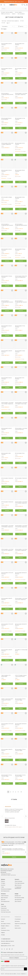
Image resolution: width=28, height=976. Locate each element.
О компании (18, 919)
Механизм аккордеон (6, 889)
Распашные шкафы (19, 897)
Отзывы (3, 934)
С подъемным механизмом (18, 887)
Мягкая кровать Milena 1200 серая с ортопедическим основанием (13, 827)
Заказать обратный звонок (7, 941)
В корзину (7, 53)
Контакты (17, 925)
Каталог (3, 919)
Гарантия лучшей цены (20, 923)
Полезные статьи (5, 930)
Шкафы (16, 893)
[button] (6, 246)
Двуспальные (18, 885)
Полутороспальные (19, 883)
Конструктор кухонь (6, 912)
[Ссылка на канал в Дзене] (9, 949)
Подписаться (25, 968)
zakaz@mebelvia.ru (5, 943)
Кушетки (3, 885)
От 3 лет (22, 20)
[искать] (25, 9)
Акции (2, 921)
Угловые (3, 883)
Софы (2, 887)
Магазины (17, 921)
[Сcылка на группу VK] (2, 949)
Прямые (3, 881)
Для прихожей (18, 899)
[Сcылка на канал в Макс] (7, 949)
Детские (3, 899)
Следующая (20, 792)
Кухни (2, 904)
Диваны (3, 879)
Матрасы (3, 893)
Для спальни (18, 901)
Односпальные (18, 881)
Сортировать (5, 26)
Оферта (3, 932)
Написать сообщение (14, 957)
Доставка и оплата (5, 923)
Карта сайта (18, 928)
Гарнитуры (3, 906)
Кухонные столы (5, 910)
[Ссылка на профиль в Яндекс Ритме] (12, 949)
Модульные (4, 908)
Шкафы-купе (18, 895)
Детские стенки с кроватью (13, 20)
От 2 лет (3, 22)
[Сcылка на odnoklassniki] (4, 949)
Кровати (17, 879)
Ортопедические (5, 891)
